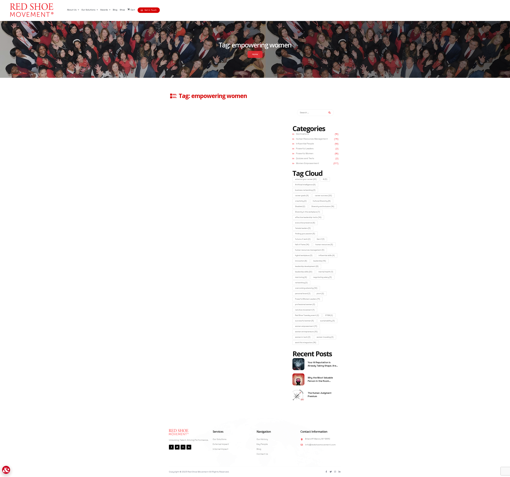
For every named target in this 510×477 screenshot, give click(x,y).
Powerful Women (304, 153)
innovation (301, 261)
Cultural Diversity (322, 201)
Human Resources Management (312, 138)
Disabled (300, 206)
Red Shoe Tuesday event (307, 315)
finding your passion (305, 234)
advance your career (306, 179)
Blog (115, 9)
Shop (122, 9)
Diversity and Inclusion (322, 206)
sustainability (327, 321)
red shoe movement (304, 310)
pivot (320, 293)
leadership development (306, 266)
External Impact (221, 444)
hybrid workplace (303, 255)
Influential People (305, 143)
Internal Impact (220, 449)
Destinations (302, 134)
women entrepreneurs (306, 332)
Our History (262, 439)
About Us (71, 9)
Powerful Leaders (305, 148)
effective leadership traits (308, 217)
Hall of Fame (302, 244)
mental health (325, 272)
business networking (305, 190)
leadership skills (303, 272)
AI (325, 179)
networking (301, 283)
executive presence (305, 223)
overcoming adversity (306, 288)
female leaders (303, 228)
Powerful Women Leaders (307, 299)
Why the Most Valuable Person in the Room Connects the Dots (320, 379)
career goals (302, 195)
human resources (324, 244)
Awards (104, 9)
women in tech (302, 337)
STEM (329, 315)
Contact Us (262, 454)
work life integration (305, 342)
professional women (305, 304)
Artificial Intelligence (305, 185)
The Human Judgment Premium (320, 394)
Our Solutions (88, 9)
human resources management (309, 250)
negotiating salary (322, 277)
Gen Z (320, 239)
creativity (301, 201)
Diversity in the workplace (307, 212)
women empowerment (306, 326)
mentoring (301, 277)
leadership (319, 261)
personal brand (302, 293)
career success (323, 195)
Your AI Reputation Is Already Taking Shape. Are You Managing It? (322, 364)
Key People (262, 444)
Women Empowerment (307, 163)
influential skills (327, 255)
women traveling (325, 337)
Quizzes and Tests (305, 158)
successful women (304, 321)
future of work (303, 239)
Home (255, 54)
